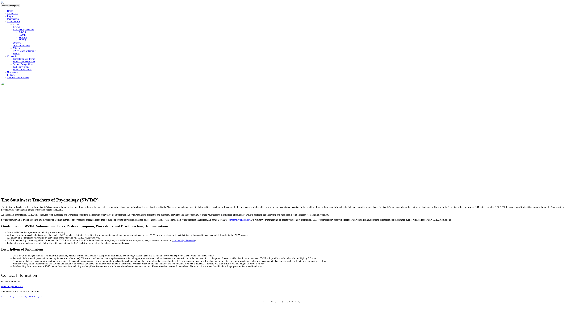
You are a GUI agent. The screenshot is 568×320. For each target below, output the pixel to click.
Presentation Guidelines (24, 59)
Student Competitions (23, 64)
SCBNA (23, 37)
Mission (16, 48)
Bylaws (16, 27)
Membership (13, 19)
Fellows (10, 75)
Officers (17, 43)
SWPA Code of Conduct (24, 51)
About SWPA (13, 21)
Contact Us (12, 13)
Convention (12, 56)
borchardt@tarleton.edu (240, 220)
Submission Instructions (24, 61)
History (16, 53)
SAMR (22, 35)
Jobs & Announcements (18, 77)
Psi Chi (22, 32)
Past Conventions (21, 67)
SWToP (22, 40)
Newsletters (12, 72)
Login (10, 16)
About (16, 24)
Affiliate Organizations (23, 29)
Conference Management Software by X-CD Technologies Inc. (22, 297)
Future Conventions (22, 69)
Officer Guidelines (21, 45)
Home (10, 11)
